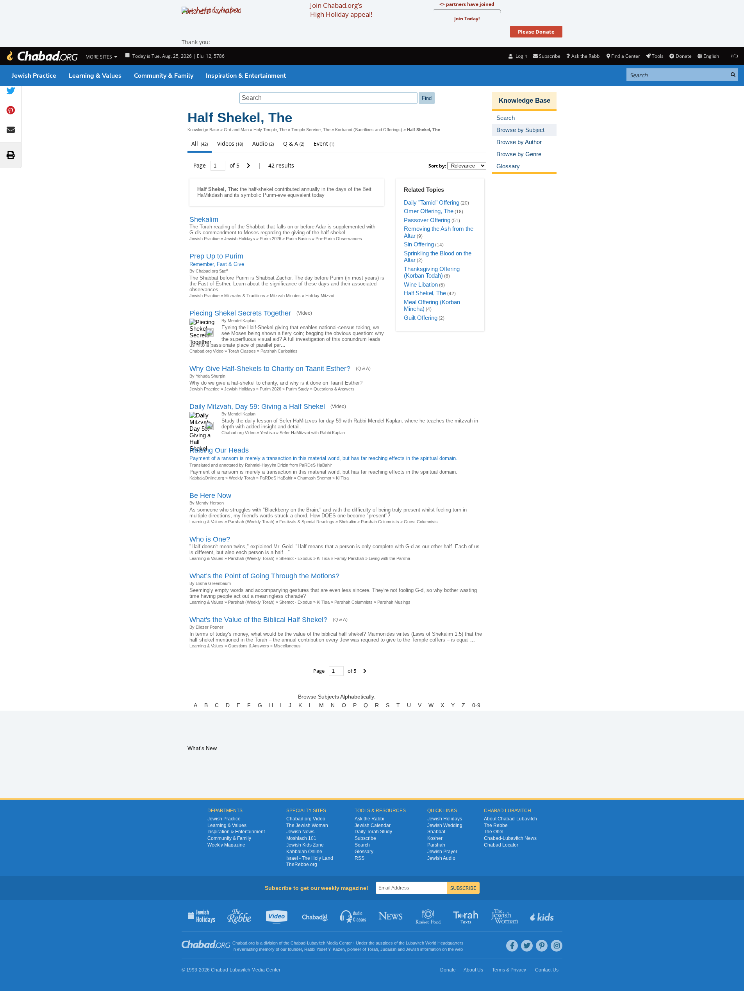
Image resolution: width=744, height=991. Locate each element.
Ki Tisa (342, 478)
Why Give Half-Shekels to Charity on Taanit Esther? (269, 369)
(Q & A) (363, 368)
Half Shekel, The (425, 293)
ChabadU (315, 915)
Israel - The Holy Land (309, 858)
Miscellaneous (287, 645)
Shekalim (203, 219)
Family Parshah (349, 558)
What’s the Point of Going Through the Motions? (264, 576)
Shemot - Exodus (295, 558)
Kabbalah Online (304, 851)
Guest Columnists (421, 521)
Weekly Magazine (226, 845)
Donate (683, 56)
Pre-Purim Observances (339, 238)
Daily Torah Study (373, 831)
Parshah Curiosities (279, 351)
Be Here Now (210, 495)
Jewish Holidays (239, 238)
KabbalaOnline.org (206, 478)
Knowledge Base (203, 129)
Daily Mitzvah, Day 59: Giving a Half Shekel (257, 406)
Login (520, 56)
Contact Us (546, 970)
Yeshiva (267, 432)
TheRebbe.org (301, 864)
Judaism (388, 949)
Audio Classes (353, 915)
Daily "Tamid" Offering (431, 202)
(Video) (304, 313)
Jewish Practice (34, 75)
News (391, 915)
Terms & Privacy (509, 970)
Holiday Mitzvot (319, 295)
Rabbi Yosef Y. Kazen (324, 949)
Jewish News (300, 831)
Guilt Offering (420, 317)
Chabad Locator (501, 845)
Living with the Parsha (389, 558)
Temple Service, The (310, 129)
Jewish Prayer (442, 851)
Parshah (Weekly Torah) (251, 521)
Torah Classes (242, 351)
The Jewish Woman (307, 825)
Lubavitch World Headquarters (435, 943)
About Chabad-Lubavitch (510, 819)
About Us (473, 970)
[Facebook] (512, 946)
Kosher (434, 838)
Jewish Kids (542, 915)
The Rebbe (496, 825)
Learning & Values (95, 75)
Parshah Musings (393, 602)
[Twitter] (527, 946)
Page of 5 (217, 165)
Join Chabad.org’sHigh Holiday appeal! (341, 10)
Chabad (298, 943)
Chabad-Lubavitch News (510, 838)
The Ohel (493, 831)
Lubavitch (316, 943)
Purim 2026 (270, 238)
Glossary (364, 851)
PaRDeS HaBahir (277, 478)
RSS (359, 858)
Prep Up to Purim (216, 256)
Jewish (412, 949)
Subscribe (365, 838)
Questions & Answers (334, 389)
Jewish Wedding (444, 825)
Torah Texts (467, 915)
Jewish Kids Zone (305, 845)
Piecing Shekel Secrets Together (240, 313)
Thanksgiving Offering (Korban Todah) (432, 272)
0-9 (476, 705)
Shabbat (436, 831)
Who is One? (209, 539)
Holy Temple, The (270, 129)
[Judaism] (42, 56)
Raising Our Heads (219, 450)
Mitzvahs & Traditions (244, 295)
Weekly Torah (242, 478)
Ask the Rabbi (585, 56)
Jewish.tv (277, 915)
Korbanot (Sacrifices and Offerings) (368, 129)
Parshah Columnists (380, 521)
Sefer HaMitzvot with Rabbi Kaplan (312, 432)
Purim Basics (298, 238)
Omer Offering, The (428, 211)
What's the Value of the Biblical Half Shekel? (258, 620)
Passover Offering (427, 220)
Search (362, 845)
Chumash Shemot (314, 478)
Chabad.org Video (206, 351)
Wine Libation (421, 284)
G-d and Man (236, 129)
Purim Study (297, 389)
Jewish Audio (441, 858)
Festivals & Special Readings (306, 521)
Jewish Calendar (373, 825)
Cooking (429, 915)
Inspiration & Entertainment (246, 75)
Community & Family (163, 75)
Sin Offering (419, 244)
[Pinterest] (542, 946)
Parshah (436, 845)
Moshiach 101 (301, 838)
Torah (372, 949)
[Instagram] (556, 946)
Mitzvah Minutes (285, 295)
